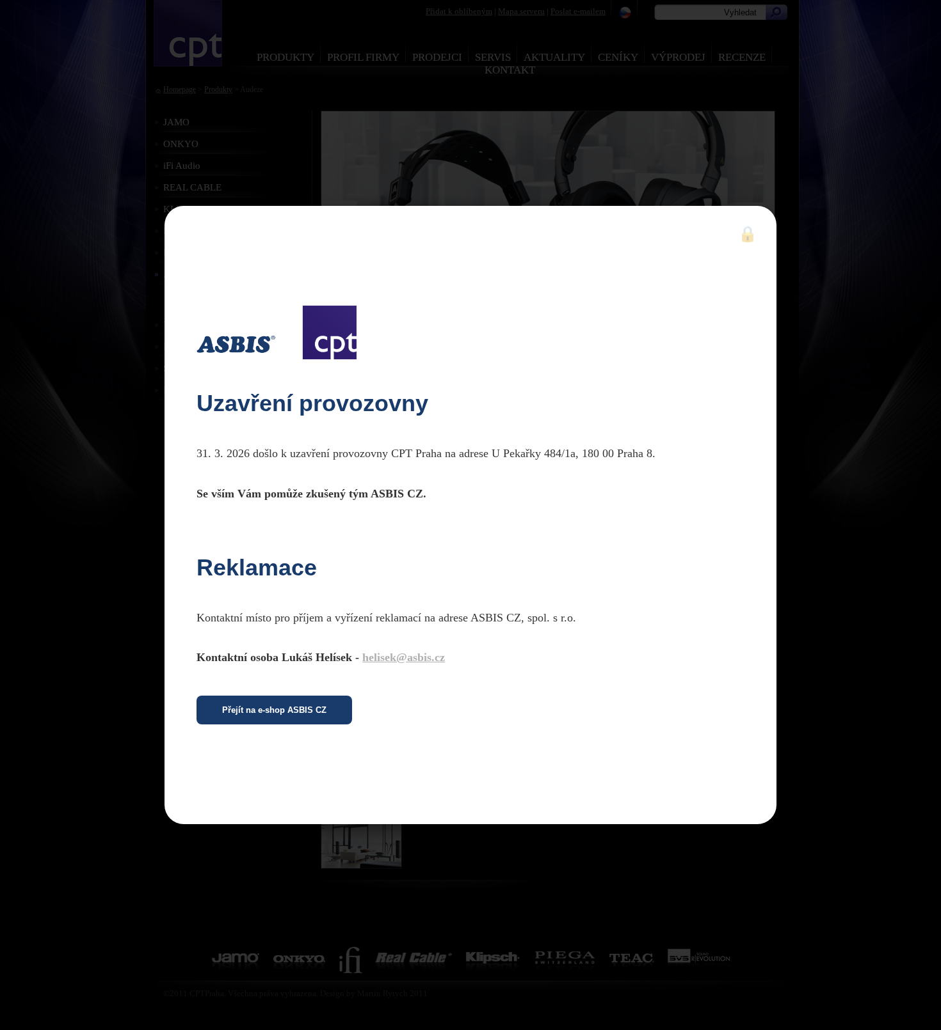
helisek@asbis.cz (403, 657)
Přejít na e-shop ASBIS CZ (274, 710)
